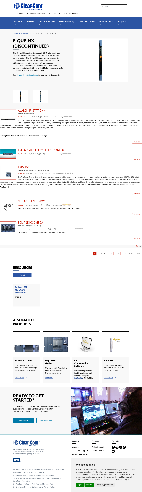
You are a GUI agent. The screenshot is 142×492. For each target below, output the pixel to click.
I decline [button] (89, 485)
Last (137, 253)
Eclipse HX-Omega (8, 228)
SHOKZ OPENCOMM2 (8, 206)
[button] (20, 96)
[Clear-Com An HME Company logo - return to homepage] (26, 443)
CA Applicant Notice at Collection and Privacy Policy (33, 484)
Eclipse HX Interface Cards (27, 75)
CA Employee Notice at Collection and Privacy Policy (34, 487)
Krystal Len (21, 117)
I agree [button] (80, 485)
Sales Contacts (23, 420)
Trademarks (59, 469)
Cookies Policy (47, 469)
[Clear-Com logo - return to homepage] (28, 6)
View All (22, 275)
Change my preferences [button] (104, 485)
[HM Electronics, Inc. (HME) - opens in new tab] (17, 460)
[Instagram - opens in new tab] (124, 447)
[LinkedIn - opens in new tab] (117, 447)
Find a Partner (98, 451)
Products (24, 34)
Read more (137, 142)
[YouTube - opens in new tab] (113, 451)
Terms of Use (18, 469)
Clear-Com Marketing (23, 229)
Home (15, 34)
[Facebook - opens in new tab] (113, 447)
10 (125, 253)
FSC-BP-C (8, 172)
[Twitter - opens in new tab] (120, 447)
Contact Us (77, 447)
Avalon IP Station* (8, 116)
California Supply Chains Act (34, 472)
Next (130, 253)
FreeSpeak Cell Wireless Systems (8, 153)
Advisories (17, 472)
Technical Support (80, 451)
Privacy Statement (32, 469)
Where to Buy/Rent (46, 420)
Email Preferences (80, 454)
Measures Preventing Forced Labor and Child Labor (33, 475)
